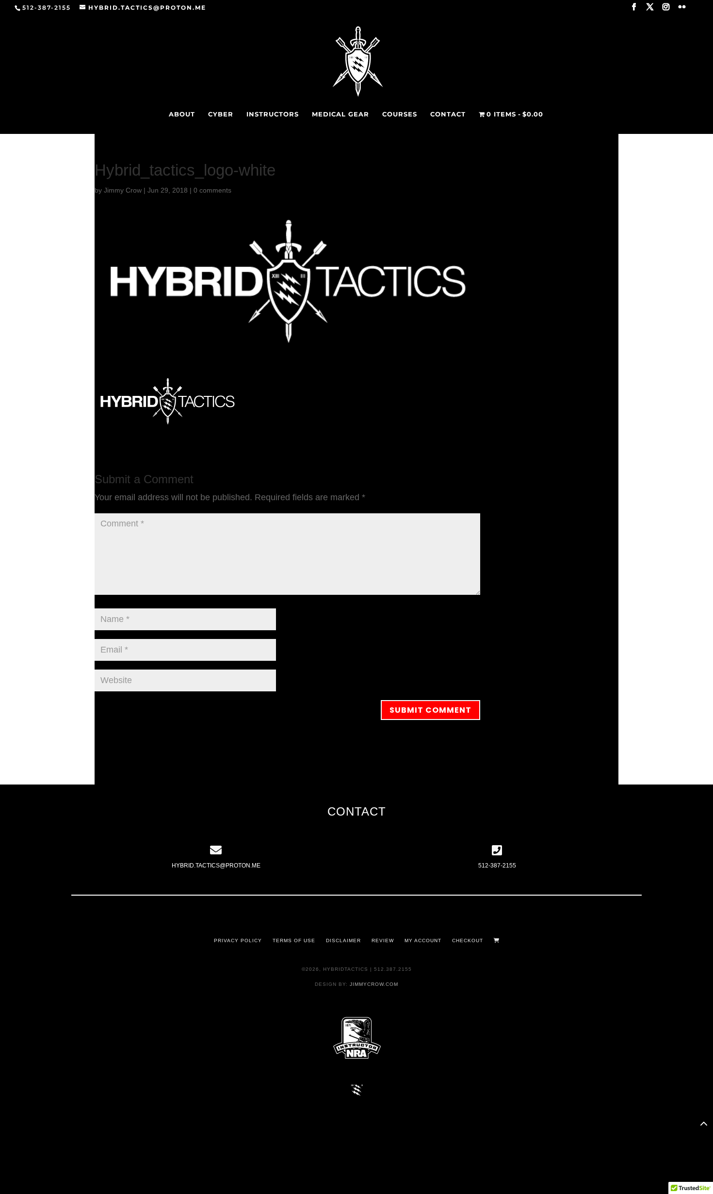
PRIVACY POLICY (238, 940)
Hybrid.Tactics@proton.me (216, 865)
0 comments (212, 190)
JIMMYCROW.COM (374, 984)
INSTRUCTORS (272, 114)
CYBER (220, 114)
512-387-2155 (497, 865)
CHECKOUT (467, 940)
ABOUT (182, 114)
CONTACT (448, 114)
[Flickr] (682, 9)
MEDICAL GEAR (340, 114)
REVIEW (383, 940)
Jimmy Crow (123, 190)
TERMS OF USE (294, 940)
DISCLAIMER (343, 940)
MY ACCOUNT (423, 940)
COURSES (399, 114)
